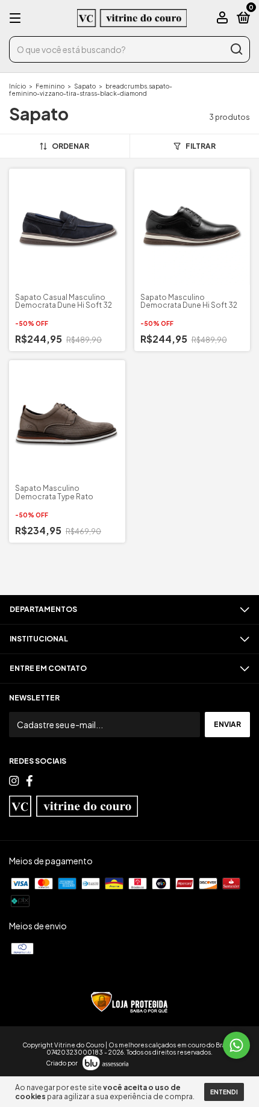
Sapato (85, 86)
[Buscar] (236, 49)
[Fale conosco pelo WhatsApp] (236, 1045)
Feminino (50, 86)
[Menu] (17, 18)
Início (17, 86)
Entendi (224, 1092)
